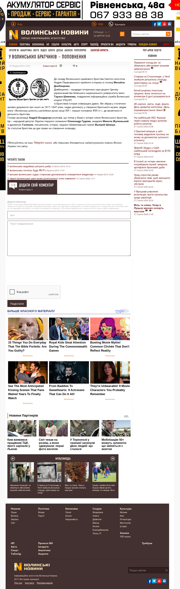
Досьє (59, 50)
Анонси (69, 50)
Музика (123, 512)
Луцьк (14, 512)
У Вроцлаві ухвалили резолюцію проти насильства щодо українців (151, 194)
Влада (41, 512)
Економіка (38, 44)
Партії (41, 515)
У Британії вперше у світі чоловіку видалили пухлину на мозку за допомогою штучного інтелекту (151, 135)
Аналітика (26, 50)
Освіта (96, 515)
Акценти (120, 44)
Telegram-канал (43, 142)
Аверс (166, 44)
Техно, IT (97, 533)
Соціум (55, 44)
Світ (13, 522)
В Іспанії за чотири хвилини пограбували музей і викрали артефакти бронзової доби (150, 164)
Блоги (51, 50)
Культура (66, 44)
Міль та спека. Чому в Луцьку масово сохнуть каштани (75, 487)
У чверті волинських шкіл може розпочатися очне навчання (41, 178)
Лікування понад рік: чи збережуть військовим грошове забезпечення (151, 65)
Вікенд (96, 522)
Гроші (68, 512)
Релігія (96, 526)
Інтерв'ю (14, 50)
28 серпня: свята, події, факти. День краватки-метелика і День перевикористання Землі (152, 107)
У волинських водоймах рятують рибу (29, 166)
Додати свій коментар (36, 185)
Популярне (80, 50)
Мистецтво (125, 522)
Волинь (14, 515)
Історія (123, 526)
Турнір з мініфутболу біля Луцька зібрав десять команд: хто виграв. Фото (103, 487)
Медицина (98, 512)
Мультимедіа (63, 459)
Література (125, 519)
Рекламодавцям (45, 582)
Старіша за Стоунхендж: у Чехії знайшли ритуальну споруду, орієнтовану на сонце (152, 79)
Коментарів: (50, 65)
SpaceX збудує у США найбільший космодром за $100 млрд (152, 150)
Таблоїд (94, 44)
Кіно (122, 515)
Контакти (29, 582)
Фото (36, 50)
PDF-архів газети (152, 50)
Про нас (18, 582)
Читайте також (16, 160)
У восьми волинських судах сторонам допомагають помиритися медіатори (50, 174)
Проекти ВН (107, 44)
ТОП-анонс (125, 536)
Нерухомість (71, 519)
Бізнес (68, 515)
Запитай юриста (99, 50)
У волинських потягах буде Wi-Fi (26, 170)
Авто (76, 44)
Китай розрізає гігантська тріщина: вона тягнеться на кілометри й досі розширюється (152, 93)
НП (47, 44)
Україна (14, 519)
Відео (44, 50)
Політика (25, 44)
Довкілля (97, 519)
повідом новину (148, 44)
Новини (152, 56)
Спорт (84, 44)
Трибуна (131, 44)
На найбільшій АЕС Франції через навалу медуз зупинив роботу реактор (150, 120)
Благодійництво (100, 529)
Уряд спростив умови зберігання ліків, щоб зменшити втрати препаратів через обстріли (152, 179)
